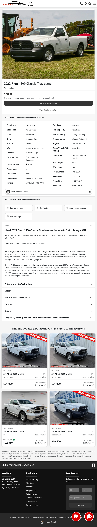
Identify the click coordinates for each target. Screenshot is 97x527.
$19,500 (56, 441)
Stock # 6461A (56, 428)
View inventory (32, 479)
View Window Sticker (19, 191)
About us (29, 486)
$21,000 (8, 383)
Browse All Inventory (48, 103)
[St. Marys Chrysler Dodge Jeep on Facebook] (92, 464)
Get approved (31, 494)
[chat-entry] (76, 516)
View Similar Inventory (48, 110)
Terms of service (33, 505)
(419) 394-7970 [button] (12, 487)
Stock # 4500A (8, 428)
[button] (81, 3)
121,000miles (88, 435)
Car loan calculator (34, 497)
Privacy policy (31, 501)
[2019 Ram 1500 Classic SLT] (24, 408)
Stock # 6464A (8, 371)
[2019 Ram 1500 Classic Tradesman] (24, 350)
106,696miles (88, 377)
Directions (30, 483)
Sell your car (31, 490)
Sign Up (80, 505)
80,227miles (40, 435)
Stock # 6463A (56, 371)
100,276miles (40, 377)
